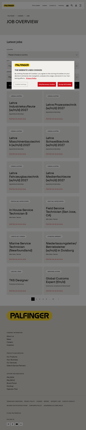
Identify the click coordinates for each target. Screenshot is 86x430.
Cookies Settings (20, 84)
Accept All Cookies (65, 84)
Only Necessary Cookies (47, 84)
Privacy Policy (31, 78)
